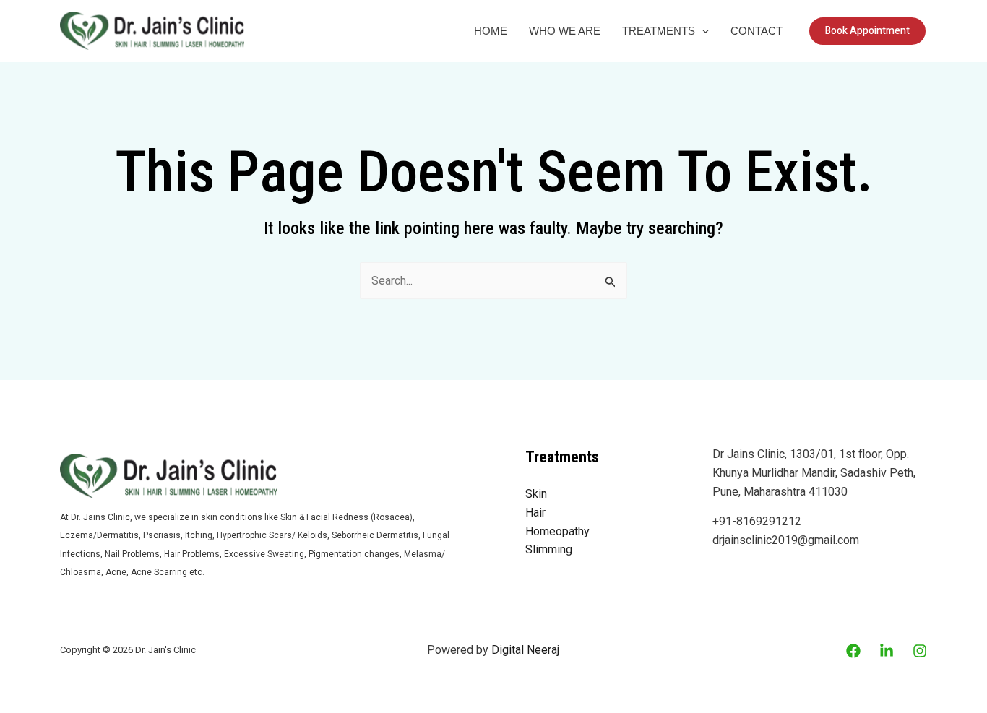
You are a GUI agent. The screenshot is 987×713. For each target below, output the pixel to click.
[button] (702, 31)
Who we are (564, 31)
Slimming (548, 549)
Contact (756, 31)
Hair (535, 512)
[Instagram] (920, 651)
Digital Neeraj (525, 650)
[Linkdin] (886, 651)
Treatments (658, 31)
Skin (536, 494)
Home (490, 31)
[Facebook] (853, 651)
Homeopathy (557, 531)
